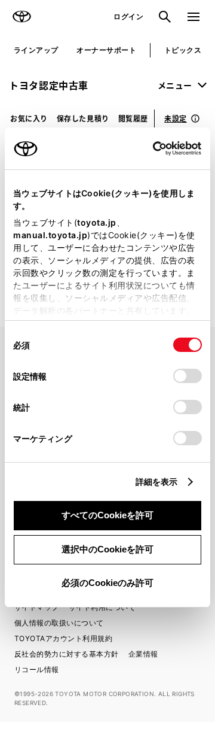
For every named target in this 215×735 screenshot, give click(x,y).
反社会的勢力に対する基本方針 (66, 653)
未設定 (175, 118)
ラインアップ (36, 49)
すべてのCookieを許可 (107, 515)
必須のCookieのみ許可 (107, 583)
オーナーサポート (106, 49)
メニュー (175, 85)
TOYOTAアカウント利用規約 (63, 638)
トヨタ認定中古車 (48, 85)
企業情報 (143, 653)
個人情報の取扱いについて (59, 622)
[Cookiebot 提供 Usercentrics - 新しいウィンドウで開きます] (149, 148)
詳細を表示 (157, 481)
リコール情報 (36, 669)
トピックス (182, 49)
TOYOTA (21, 17)
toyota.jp (96, 222)
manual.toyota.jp (50, 235)
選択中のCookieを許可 (107, 549)
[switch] (187, 376)
